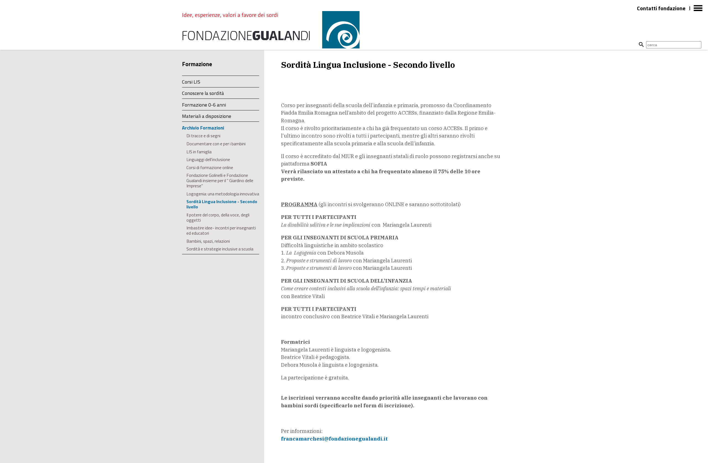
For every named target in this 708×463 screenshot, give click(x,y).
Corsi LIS (191, 82)
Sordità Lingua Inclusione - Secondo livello (221, 204)
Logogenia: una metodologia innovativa (222, 193)
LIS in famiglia (199, 151)
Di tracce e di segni (203, 135)
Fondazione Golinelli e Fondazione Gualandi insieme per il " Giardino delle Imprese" (219, 180)
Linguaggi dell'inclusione (208, 159)
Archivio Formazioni (203, 127)
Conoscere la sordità (203, 93)
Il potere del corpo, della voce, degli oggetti (217, 217)
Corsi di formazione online (209, 167)
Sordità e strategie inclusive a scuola (219, 248)
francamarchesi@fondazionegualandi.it (334, 438)
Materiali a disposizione (206, 116)
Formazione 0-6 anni (204, 104)
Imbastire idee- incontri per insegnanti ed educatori (221, 230)
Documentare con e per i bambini (216, 143)
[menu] (698, 10)
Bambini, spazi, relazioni (208, 241)
